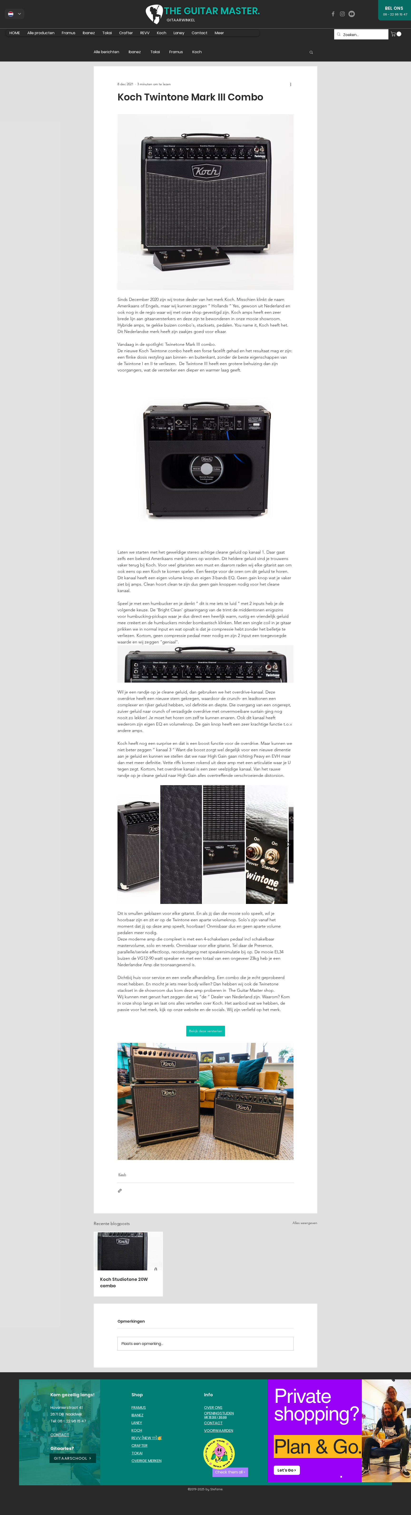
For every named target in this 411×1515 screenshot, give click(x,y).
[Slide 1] (341, 1476)
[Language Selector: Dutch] (14, 14)
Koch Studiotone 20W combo (124, 1282)
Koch (197, 52)
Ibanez (135, 52)
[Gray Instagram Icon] (342, 14)
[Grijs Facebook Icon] (333, 14)
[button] (396, 34)
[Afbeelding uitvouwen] (138, 844)
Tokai (155, 52)
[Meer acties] (291, 84)
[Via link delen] (119, 1190)
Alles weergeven (305, 1223)
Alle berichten (106, 52)
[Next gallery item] (288, 844)
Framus (176, 52)
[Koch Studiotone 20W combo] (128, 1251)
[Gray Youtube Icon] (351, 14)
